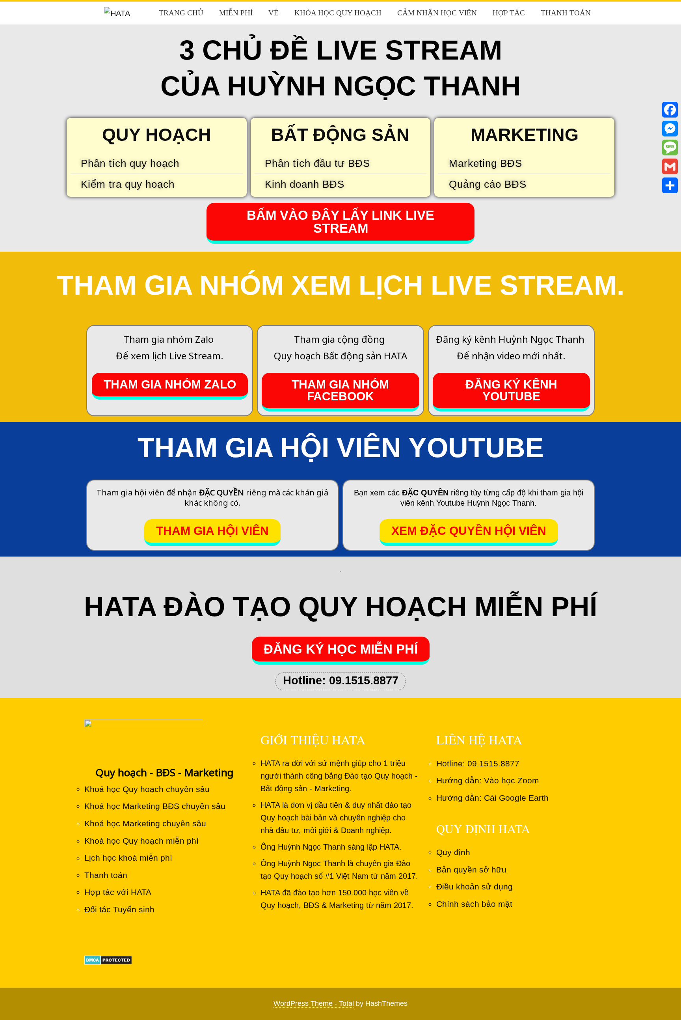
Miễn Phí (236, 13)
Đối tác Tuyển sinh (119, 909)
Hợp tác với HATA (117, 892)
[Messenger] (670, 128)
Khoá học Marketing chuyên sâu (145, 823)
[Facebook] (670, 109)
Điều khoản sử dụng (474, 886)
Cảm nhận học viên (437, 13)
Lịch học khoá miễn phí (128, 857)
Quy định (453, 852)
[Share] (670, 185)
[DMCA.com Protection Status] (108, 959)
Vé (273, 13)
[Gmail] (670, 166)
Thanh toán (566, 13)
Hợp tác (509, 13)
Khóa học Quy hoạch (337, 13)
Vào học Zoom (511, 780)
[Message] (670, 147)
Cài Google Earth (516, 797)
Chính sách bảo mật (474, 903)
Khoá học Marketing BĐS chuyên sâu (154, 806)
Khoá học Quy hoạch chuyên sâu (147, 789)
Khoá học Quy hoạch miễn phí (141, 840)
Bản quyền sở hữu (471, 869)
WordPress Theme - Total (314, 1003)
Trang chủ (181, 13)
